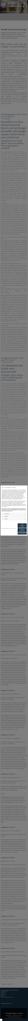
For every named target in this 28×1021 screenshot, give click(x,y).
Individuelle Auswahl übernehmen (22, 530)
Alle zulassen (22, 533)
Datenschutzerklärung (5, 528)
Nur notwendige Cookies (22, 525)
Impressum (13, 528)
